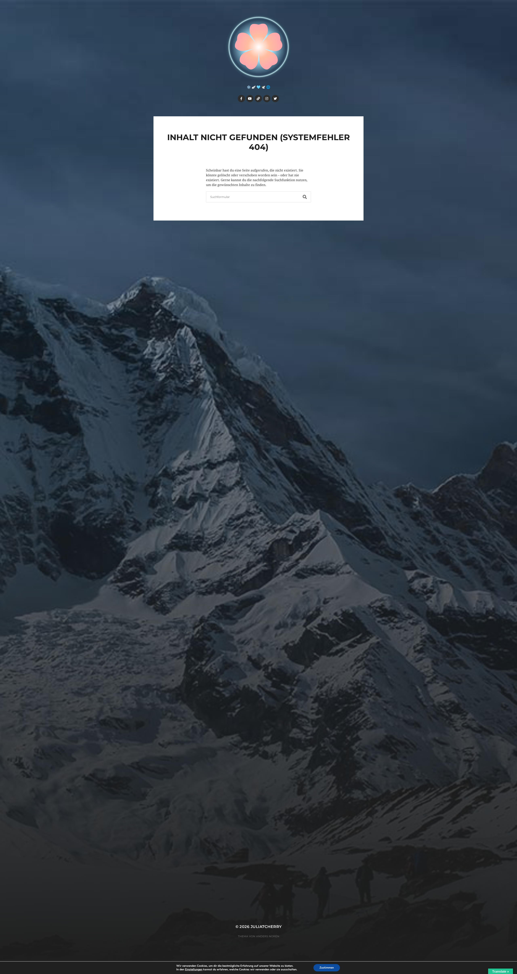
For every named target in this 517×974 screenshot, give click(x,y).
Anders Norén (267, 936)
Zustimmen (326, 968)
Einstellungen (193, 969)
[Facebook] (241, 98)
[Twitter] (275, 98)
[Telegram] (258, 98)
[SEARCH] (305, 197)
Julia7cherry (266, 926)
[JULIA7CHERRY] (258, 47)
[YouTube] (249, 98)
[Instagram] (266, 98)
